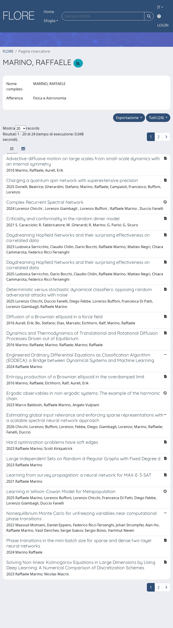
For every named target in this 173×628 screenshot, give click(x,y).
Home (49, 11)
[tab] (12, 148)
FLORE (8, 51)
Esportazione (127, 117)
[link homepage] (20, 16)
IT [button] (158, 7)
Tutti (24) (157, 117)
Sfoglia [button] (49, 20)
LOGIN (162, 25)
